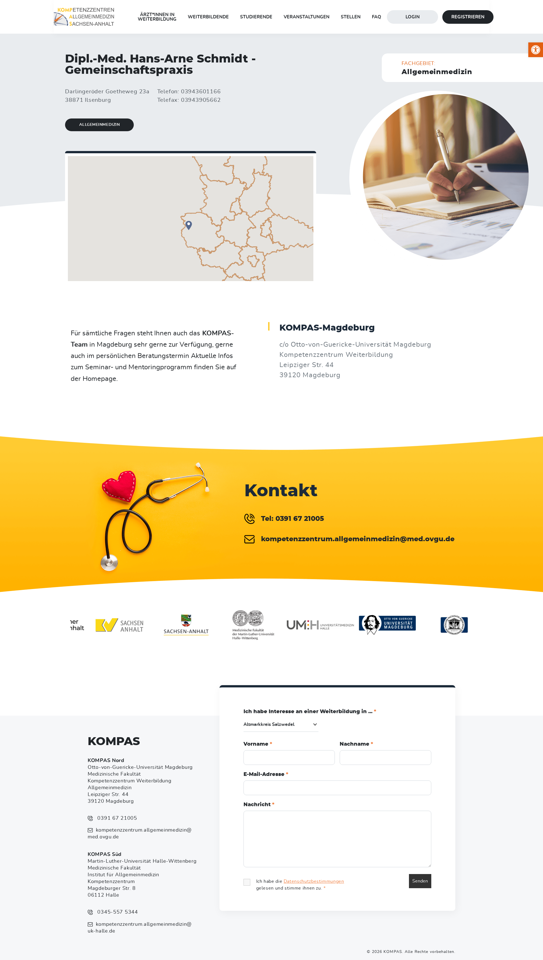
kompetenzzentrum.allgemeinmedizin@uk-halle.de (140, 928)
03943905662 (201, 100)
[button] (535, 49)
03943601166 (201, 91)
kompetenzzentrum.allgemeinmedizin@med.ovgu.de (140, 834)
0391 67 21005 (116, 818)
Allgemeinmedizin (99, 125)
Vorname (258, 744)
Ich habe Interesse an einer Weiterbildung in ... (310, 711)
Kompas (114, 741)
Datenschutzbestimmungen (314, 881)
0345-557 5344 (117, 912)
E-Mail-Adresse (266, 774)
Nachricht (259, 804)
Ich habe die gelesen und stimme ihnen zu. (300, 884)
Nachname (356, 744)
